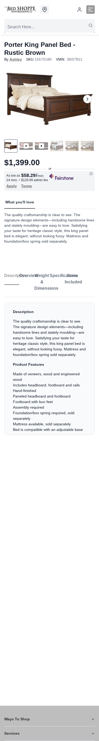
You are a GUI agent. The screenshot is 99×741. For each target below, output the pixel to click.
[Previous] (11, 99)
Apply (11, 186)
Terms (26, 186)
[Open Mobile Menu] (90, 9)
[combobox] (49, 27)
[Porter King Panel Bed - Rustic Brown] (49, 98)
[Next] (87, 99)
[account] (79, 9)
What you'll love (19, 202)
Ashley (16, 59)
